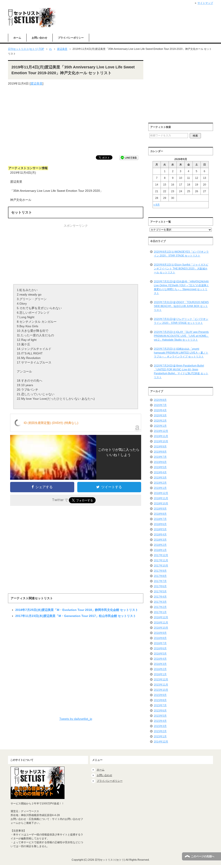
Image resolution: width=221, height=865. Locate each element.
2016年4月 (160, 658)
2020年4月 (160, 410)
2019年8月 (160, 451)
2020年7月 (160, 405)
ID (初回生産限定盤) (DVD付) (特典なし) (51, 423)
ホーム (17, 37)
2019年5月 (160, 467)
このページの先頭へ (202, 856)
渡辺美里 (36, 83)
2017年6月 (160, 586)
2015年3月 (160, 726)
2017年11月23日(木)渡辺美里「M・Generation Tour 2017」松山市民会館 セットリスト (75, 616)
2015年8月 (160, 700)
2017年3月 (160, 601)
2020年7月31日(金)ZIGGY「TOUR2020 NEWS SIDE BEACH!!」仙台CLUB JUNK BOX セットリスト (181, 306)
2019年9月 (160, 446)
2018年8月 (160, 513)
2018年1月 (160, 550)
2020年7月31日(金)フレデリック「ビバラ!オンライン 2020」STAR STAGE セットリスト (181, 321)
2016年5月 (160, 653)
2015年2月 (160, 731)
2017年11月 (161, 560)
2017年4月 (160, 596)
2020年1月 (160, 425)
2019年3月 (160, 477)
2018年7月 (160, 519)
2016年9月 (160, 632)
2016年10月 (161, 627)
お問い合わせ (39, 37)
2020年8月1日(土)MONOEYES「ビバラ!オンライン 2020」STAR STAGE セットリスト (181, 253)
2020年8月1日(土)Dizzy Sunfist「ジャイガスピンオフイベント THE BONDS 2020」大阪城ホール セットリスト (181, 268)
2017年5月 (160, 591)
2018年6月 (160, 524)
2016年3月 (160, 663)
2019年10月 (161, 441)
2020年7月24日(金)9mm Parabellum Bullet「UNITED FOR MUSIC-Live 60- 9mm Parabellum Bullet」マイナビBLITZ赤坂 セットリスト (181, 371)
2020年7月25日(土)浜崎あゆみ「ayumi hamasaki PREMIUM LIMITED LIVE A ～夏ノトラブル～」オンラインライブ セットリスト (181, 352)
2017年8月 (160, 575)
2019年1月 (160, 487)
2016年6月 (160, 648)
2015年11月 (161, 684)
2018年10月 (161, 503)
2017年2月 (160, 607)
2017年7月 (160, 581)
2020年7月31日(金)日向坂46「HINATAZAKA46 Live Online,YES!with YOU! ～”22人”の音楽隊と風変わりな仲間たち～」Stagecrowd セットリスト (181, 287)
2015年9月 (160, 695)
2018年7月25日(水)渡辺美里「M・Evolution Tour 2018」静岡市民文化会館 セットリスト (76, 610)
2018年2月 (160, 544)
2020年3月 (160, 415)
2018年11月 (161, 498)
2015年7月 (160, 705)
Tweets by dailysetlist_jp (75, 718)
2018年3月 (160, 539)
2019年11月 (161, 436)
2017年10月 (161, 565)
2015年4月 (160, 720)
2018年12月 (161, 493)
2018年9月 (160, 508)
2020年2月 (160, 420)
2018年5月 (160, 529)
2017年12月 (161, 555)
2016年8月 (160, 638)
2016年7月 (160, 643)
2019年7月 (160, 456)
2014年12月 (161, 741)
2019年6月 (160, 462)
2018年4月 (160, 534)
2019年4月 (160, 472)
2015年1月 (160, 736)
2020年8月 (160, 399)
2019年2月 (160, 482)
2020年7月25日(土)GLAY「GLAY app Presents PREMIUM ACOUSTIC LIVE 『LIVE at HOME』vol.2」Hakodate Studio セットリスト (181, 335)
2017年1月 (160, 612)
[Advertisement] (75, 120)
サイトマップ (205, 3)
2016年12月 (161, 617)
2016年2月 (160, 669)
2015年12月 (161, 679)
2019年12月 (161, 430)
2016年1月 (160, 674)
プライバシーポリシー (71, 37)
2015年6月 (160, 710)
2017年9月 (160, 570)
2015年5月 (160, 715)
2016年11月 (161, 622)
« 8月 (156, 204)
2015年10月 (161, 689)
